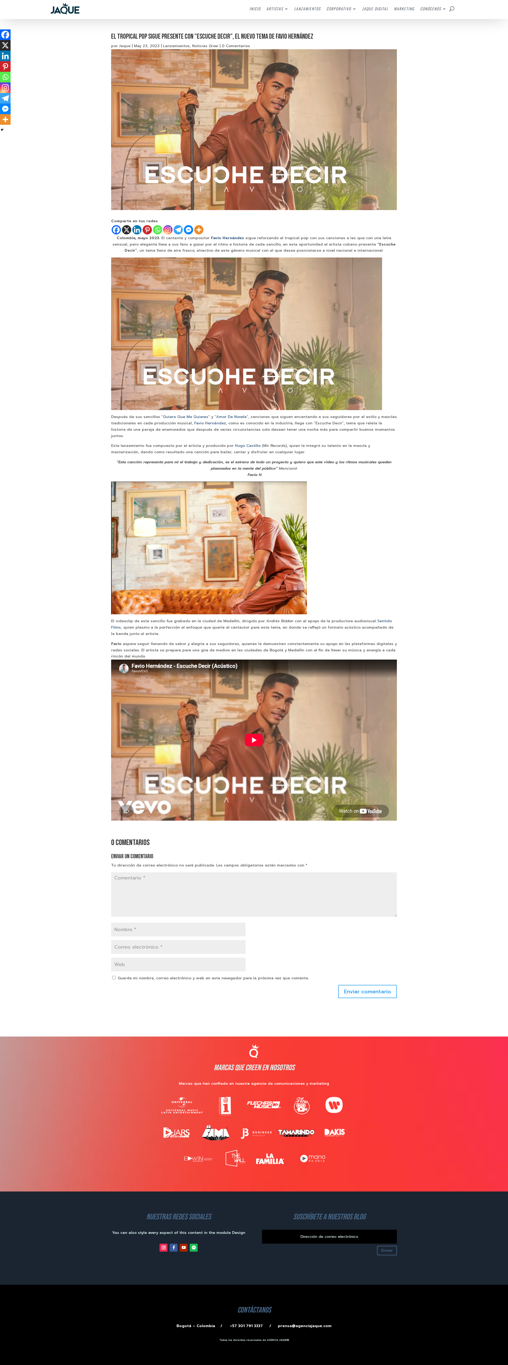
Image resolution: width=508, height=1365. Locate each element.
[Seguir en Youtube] (184, 1248)
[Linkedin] (137, 229)
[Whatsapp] (157, 229)
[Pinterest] (147, 229)
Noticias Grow (205, 46)
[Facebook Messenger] (188, 229)
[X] (126, 229)
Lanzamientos (176, 46)
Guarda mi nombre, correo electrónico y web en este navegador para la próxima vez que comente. (213, 978)
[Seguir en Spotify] (194, 1248)
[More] (198, 229)
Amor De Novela (231, 417)
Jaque (124, 46)
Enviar (387, 1250)
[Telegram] (178, 229)
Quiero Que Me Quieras (185, 417)
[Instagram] (168, 229)
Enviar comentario (367, 991)
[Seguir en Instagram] (163, 1248)
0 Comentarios (236, 46)
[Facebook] (116, 229)
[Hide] (2, 130)
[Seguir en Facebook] (174, 1248)
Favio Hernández (210, 423)
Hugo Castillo (248, 445)
